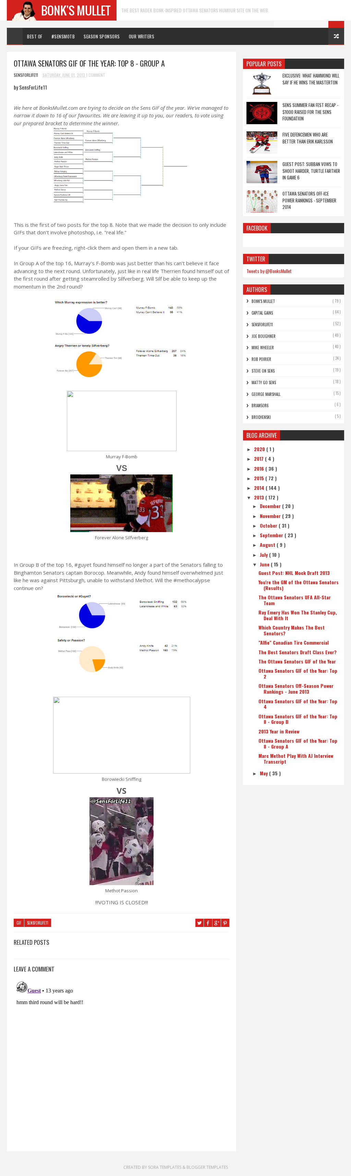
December (271, 505)
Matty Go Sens (264, 382)
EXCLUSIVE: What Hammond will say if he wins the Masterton (310, 79)
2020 (260, 448)
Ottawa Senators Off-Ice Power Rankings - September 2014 (309, 200)
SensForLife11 (37, 923)
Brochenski (261, 417)
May (264, 773)
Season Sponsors (102, 36)
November (271, 515)
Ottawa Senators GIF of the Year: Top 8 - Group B (297, 719)
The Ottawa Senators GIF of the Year (297, 661)
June (265, 564)
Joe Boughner (264, 336)
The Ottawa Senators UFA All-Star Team (294, 600)
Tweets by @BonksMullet (269, 270)
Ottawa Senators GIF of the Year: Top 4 (297, 703)
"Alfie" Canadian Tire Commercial (293, 642)
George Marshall (266, 394)
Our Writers (142, 36)
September (272, 535)
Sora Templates (164, 1167)
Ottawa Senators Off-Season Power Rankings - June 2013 (296, 688)
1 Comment (95, 75)
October (269, 525)
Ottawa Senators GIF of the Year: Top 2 (297, 673)
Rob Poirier (261, 359)
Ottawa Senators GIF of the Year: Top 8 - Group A (297, 743)
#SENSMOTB (63, 36)
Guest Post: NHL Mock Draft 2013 (294, 572)
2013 (259, 497)
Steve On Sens (263, 371)
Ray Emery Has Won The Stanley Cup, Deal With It (297, 615)
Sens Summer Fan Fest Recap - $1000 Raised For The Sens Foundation (310, 112)
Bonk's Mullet (263, 301)
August (268, 544)
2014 (260, 487)
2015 (259, 478)
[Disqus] (121, 1064)
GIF (18, 923)
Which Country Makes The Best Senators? (291, 630)
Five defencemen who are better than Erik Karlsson (307, 138)
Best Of (35, 36)
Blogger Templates (207, 1167)
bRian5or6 (260, 405)
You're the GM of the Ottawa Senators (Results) (298, 584)
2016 (259, 468)
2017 (259, 458)
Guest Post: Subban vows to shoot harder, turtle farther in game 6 (311, 171)
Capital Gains (262, 313)
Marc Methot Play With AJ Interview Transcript (295, 758)
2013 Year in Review (278, 731)
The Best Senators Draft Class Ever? (297, 652)
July (264, 554)
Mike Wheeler (263, 347)
